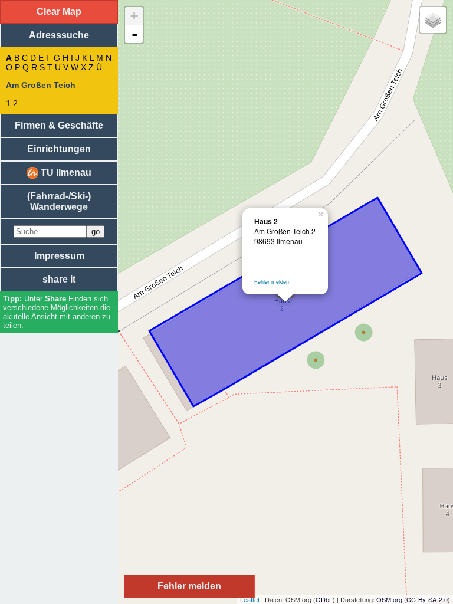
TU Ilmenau (64, 173)
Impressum (59, 256)
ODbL (324, 599)
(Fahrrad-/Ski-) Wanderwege (59, 201)
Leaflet (250, 599)
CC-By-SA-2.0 (427, 599)
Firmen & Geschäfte (59, 125)
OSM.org (389, 599)
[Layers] (433, 20)
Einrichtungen (59, 149)
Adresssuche (59, 35)
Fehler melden (271, 281)
